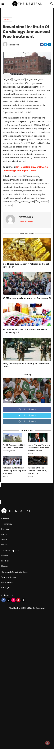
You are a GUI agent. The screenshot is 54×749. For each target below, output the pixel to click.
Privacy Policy (7, 582)
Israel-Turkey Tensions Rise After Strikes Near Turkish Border (39, 448)
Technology (6, 524)
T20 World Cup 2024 (10, 550)
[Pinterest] (18, 600)
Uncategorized (9, 450)
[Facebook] (3, 600)
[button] (42, 44)
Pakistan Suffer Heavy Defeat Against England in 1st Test (14, 471)
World (30, 453)
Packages (6, 587)
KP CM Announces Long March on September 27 (27, 298)
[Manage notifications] (47, 743)
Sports (5, 476)
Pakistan (7, 19)
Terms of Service (8, 577)
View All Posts (26, 221)
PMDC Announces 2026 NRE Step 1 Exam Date (14, 446)
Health (4, 544)
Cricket (4, 555)
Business (5, 529)
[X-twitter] (8, 600)
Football (5, 561)
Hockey (4, 566)
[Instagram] (13, 600)
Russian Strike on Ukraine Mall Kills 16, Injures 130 (37, 471)
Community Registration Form (14, 572)
